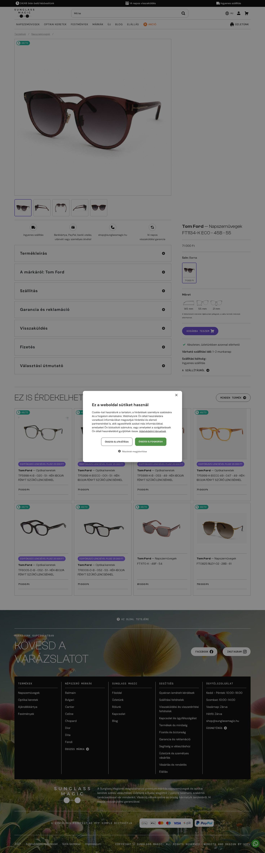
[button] (132, 451)
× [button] (176, 395)
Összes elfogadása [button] (151, 441)
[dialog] (132, 426)
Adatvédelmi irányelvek (152, 431)
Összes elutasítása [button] (117, 441)
